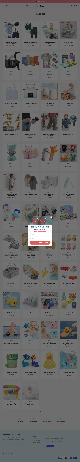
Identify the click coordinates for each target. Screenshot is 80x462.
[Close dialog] (51, 217)
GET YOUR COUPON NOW (40, 243)
